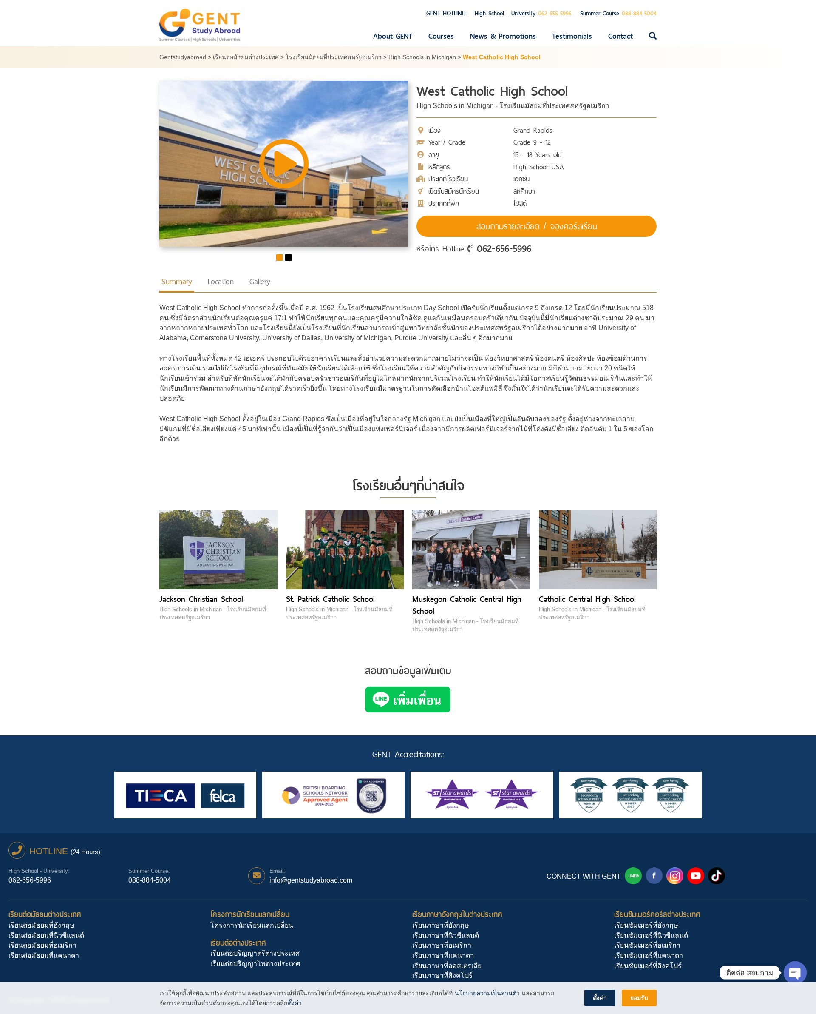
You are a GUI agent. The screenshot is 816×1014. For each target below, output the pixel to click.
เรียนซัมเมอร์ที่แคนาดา (648, 955)
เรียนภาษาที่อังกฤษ (440, 925)
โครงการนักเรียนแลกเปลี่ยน (249, 914)
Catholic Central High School (587, 599)
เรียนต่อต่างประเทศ (238, 943)
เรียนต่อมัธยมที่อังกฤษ (41, 925)
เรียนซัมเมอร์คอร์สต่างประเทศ (657, 914)
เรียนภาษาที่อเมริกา (441, 945)
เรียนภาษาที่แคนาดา (443, 955)
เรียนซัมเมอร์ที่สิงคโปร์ (648, 965)
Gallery (259, 281)
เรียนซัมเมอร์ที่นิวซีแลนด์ (651, 935)
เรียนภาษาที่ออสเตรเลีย (447, 965)
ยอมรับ (639, 997)
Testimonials (572, 36)
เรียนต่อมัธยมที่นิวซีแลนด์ (46, 935)
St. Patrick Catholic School (330, 599)
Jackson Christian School (201, 599)
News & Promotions (503, 36)
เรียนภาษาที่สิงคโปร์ (442, 975)
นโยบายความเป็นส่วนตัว (487, 993)
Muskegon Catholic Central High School (466, 605)
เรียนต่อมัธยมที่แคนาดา (43, 955)
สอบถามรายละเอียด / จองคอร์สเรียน (536, 226)
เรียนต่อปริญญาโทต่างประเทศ (255, 963)
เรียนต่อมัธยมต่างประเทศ (44, 914)
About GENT (392, 36)
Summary (177, 281)
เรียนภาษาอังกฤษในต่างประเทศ (457, 914)
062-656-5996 (504, 248)
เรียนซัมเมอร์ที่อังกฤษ (646, 925)
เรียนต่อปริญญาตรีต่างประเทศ (255, 953)
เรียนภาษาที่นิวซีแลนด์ (445, 935)
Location (221, 281)
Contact (620, 36)
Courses (441, 36)
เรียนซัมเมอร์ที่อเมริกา (647, 945)
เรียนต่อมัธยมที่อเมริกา (42, 945)
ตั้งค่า (295, 1003)
